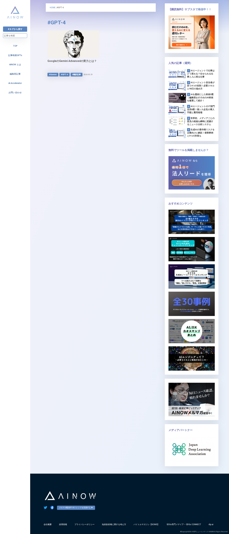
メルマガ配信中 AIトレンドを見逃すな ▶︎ (76, 507)
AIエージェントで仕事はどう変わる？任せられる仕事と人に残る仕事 (201, 73)
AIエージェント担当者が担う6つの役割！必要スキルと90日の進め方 (201, 85)
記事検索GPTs (15, 55)
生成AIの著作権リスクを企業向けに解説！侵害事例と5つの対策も (201, 132)
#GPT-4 (64, 74)
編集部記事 (15, 74)
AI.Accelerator (15, 83)
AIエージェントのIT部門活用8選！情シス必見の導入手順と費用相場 (201, 109)
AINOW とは (15, 64)
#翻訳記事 (76, 74)
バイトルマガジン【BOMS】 (146, 524)
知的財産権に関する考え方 (114, 524)
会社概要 (48, 524)
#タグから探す (15, 29)
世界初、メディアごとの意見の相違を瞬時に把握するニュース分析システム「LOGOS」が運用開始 (201, 121)
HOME (52, 7)
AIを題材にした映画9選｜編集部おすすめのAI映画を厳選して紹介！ (200, 97)
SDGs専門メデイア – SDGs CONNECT (184, 524)
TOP (15, 46)
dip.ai (211, 524)
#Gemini (53, 74)
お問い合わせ (15, 92)
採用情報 (63, 524)
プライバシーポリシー (84, 524)
